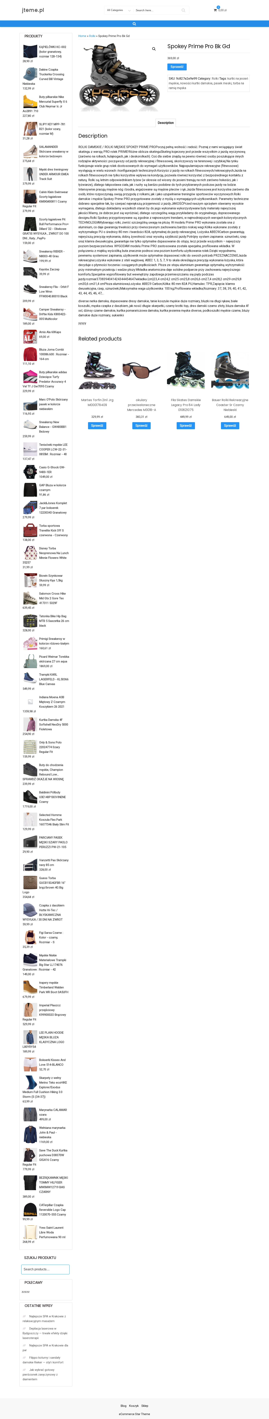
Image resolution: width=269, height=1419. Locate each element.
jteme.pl (33, 10)
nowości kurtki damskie (196, 83)
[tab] (166, 123)
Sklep (144, 1406)
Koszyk (134, 1406)
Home (82, 36)
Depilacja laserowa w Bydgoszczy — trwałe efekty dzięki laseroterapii (45, 1333)
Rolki (92, 36)
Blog (123, 1406)
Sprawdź (177, 66)
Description (166, 123)
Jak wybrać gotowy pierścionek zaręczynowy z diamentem (40, 1374)
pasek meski (223, 83)
